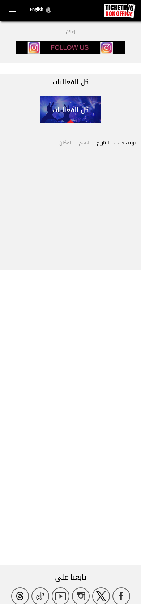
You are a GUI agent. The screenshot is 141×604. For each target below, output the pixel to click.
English (36, 9)
